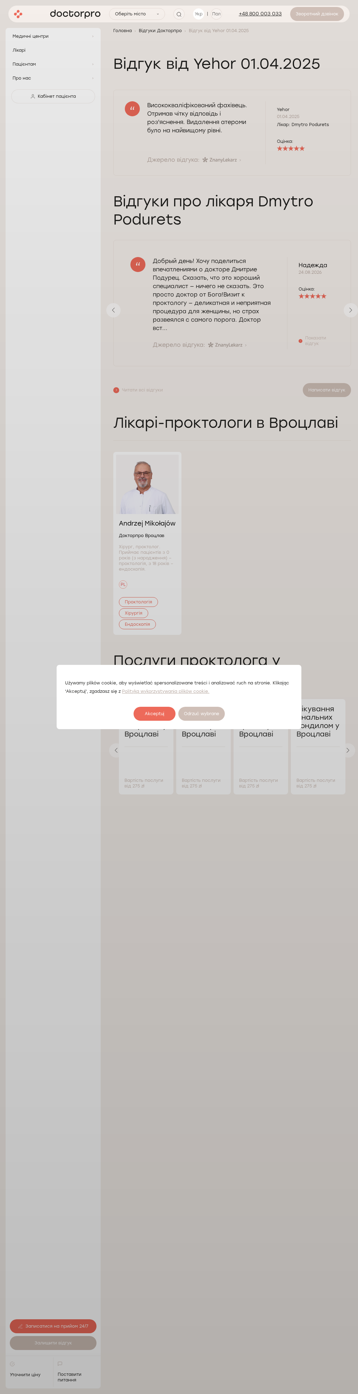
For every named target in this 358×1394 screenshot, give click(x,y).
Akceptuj (154, 713)
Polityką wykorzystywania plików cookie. (165, 691)
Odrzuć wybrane (201, 713)
